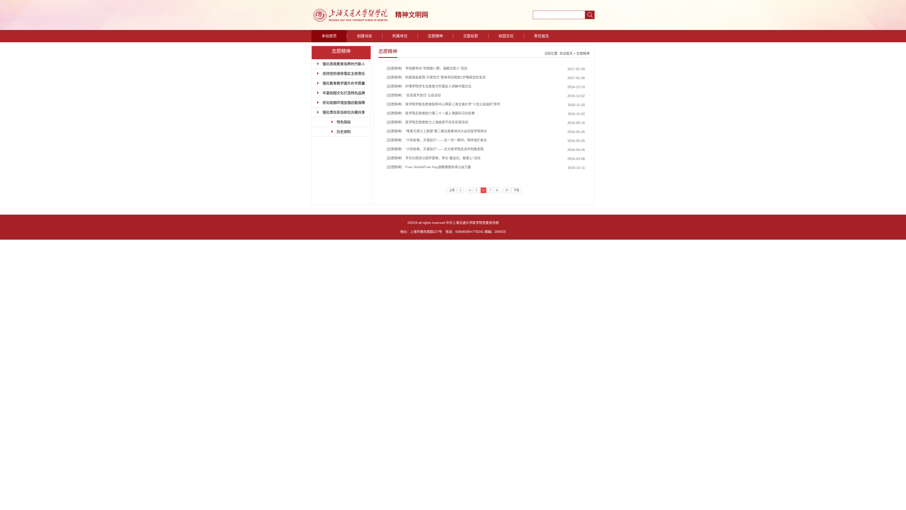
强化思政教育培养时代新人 (344, 64)
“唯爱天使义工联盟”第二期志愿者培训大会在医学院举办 (446, 131)
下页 (516, 190)
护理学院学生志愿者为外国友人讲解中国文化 (438, 86)
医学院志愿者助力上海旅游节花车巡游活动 (436, 122)
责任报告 (541, 36)
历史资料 (344, 132)
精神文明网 (411, 15)
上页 (452, 190)
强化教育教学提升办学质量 (344, 83)
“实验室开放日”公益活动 (423, 95)
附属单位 (399, 36)
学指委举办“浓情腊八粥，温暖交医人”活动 (436, 68)
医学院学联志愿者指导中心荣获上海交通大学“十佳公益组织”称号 (452, 104)
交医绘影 (470, 36)
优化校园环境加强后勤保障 (344, 103)
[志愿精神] (394, 68)
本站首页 (329, 36)
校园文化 (506, 36)
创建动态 (364, 36)
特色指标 (344, 122)
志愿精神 (435, 36)
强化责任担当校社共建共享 (344, 112)
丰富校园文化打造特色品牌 (344, 93)
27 (506, 190)
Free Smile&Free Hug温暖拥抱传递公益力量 (438, 167)
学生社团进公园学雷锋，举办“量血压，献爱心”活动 (442, 158)
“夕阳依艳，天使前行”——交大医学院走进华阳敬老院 (444, 149)
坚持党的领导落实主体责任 (344, 74)
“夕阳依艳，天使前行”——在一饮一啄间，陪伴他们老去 (446, 140)
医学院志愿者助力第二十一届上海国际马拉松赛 (440, 113)
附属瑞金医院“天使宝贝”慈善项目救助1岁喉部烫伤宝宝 (445, 77)
